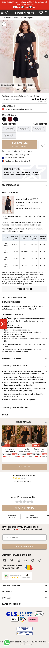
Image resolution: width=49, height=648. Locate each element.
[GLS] (12, 616)
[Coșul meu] (46, 12)
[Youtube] (25, 560)
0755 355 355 (28, 151)
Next (46, 56)
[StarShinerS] (11, 303)
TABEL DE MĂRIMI (24, 289)
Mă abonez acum (24, 547)
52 (38, 129)
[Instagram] (19, 560)
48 (9, 129)
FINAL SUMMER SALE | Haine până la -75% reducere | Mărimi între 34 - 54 (24, 3)
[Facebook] (4, 560)
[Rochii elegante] (4, 24)
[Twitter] (11, 560)
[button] (3, 324)
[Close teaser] (7, 318)
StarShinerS (6, 18)
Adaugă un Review (24, 508)
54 (9, 135)
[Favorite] (41, 12)
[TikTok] (39, 560)
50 (24, 129)
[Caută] (7, 12)
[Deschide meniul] (2, 13)
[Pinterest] (32, 560)
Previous (2, 444)
